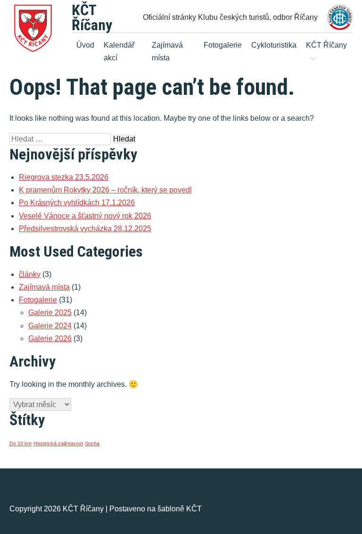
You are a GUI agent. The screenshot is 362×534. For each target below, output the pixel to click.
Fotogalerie (223, 45)
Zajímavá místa (167, 51)
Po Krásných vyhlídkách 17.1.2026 (77, 203)
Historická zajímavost (58, 443)
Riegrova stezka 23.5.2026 (63, 177)
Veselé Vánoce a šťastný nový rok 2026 (85, 216)
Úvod (85, 45)
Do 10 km (20, 443)
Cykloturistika (273, 45)
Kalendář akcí (119, 51)
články (30, 274)
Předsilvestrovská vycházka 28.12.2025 (85, 229)
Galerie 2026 (50, 338)
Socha (92, 443)
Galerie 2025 (50, 313)
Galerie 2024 (50, 326)
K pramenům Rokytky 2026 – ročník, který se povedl (105, 190)
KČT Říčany (92, 17)
